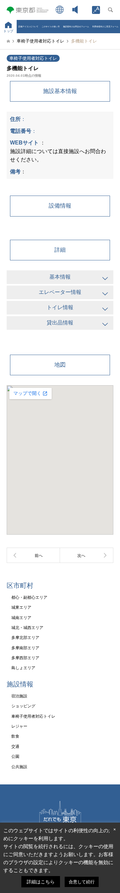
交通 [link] (15, 746)
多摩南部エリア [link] (25, 648)
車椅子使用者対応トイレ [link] (33, 58)
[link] (96, 10)
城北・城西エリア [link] (27, 627)
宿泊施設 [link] (19, 696)
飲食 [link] (15, 736)
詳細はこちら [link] (41, 881)
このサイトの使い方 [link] (51, 26)
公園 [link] (15, 756)
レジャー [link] (19, 726)
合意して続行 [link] (82, 881)
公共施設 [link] (19, 766)
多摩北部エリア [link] (25, 637)
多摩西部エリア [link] (25, 658)
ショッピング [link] (23, 706)
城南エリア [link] (21, 617)
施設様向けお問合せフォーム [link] (76, 26)
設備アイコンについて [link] (28, 26)
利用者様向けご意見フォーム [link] (105, 26)
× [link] (114, 829)
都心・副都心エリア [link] (29, 597)
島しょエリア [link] (23, 668)
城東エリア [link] (21, 607)
